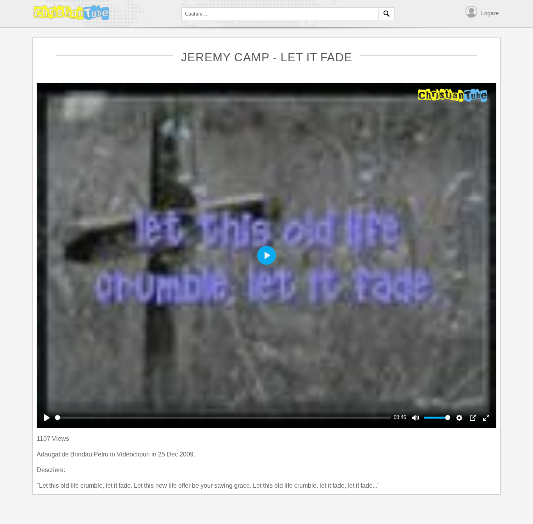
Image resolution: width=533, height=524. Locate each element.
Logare (490, 13)
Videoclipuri (134, 454)
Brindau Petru (90, 454)
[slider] (223, 417)
